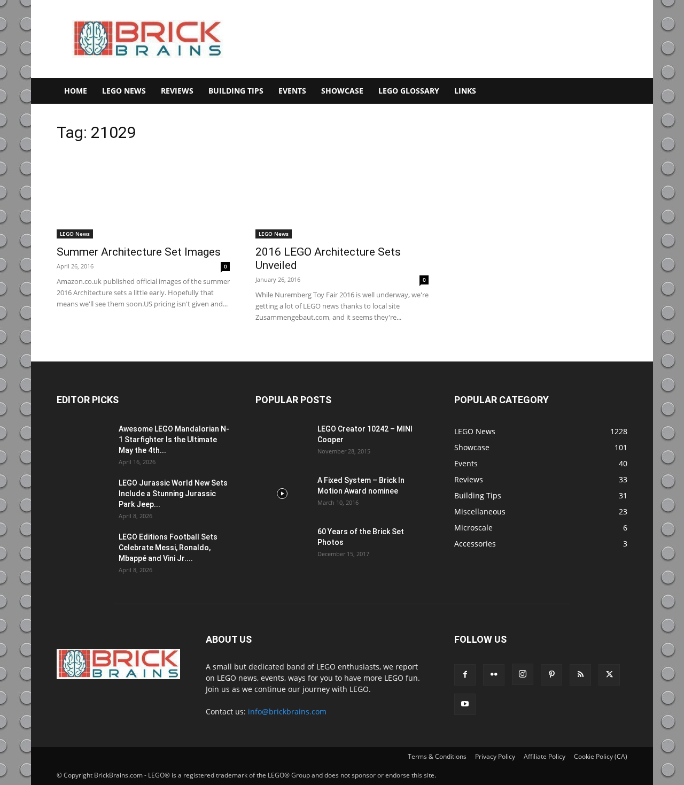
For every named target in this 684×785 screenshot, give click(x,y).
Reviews (177, 91)
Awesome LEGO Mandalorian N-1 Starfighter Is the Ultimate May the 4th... (174, 440)
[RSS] (580, 675)
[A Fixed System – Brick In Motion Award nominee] (282, 493)
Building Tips (235, 91)
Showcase (342, 91)
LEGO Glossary (408, 91)
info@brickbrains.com (287, 711)
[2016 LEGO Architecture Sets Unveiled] (342, 195)
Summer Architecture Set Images (139, 251)
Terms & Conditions (437, 756)
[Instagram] (522, 674)
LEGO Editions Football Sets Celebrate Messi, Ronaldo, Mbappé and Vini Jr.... (168, 548)
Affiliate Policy (544, 756)
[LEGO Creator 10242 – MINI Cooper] (282, 442)
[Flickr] (493, 675)
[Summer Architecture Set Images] (143, 195)
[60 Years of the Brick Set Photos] (282, 545)
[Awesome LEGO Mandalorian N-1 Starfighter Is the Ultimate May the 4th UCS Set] (83, 442)
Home (75, 91)
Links (465, 91)
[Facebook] (465, 675)
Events (292, 91)
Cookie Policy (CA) (600, 756)
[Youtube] (465, 704)
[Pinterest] (551, 675)
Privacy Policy (495, 756)
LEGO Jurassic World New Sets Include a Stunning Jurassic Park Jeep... (173, 494)
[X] (609, 675)
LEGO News (124, 91)
